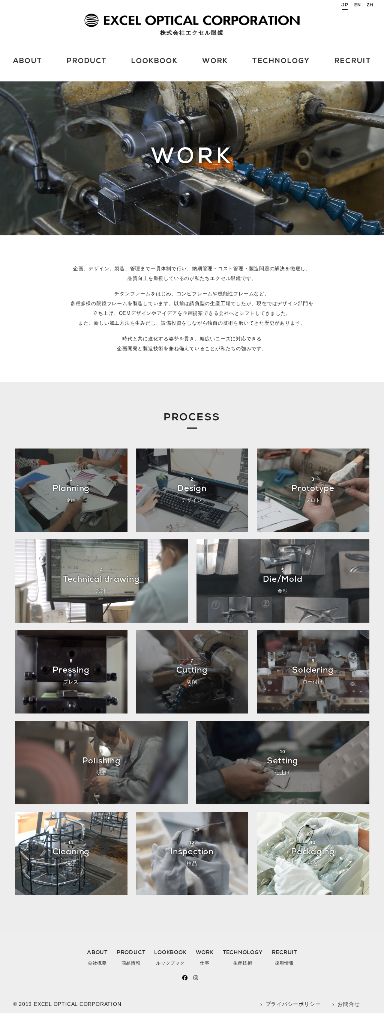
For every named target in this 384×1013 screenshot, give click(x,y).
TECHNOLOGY (243, 958)
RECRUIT (284, 958)
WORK (205, 958)
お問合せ (349, 1004)
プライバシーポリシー (293, 1004)
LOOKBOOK (170, 958)
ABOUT (97, 958)
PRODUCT (131, 958)
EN (357, 5)
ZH (370, 5)
